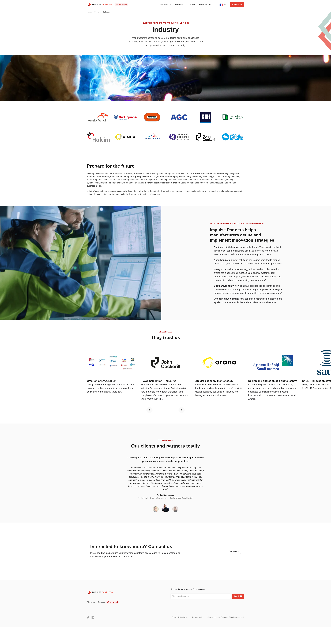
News (192, 4)
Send (236, 596)
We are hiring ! (121, 5)
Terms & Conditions (180, 617)
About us (91, 602)
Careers (101, 602)
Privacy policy (197, 617)
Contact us (237, 5)
